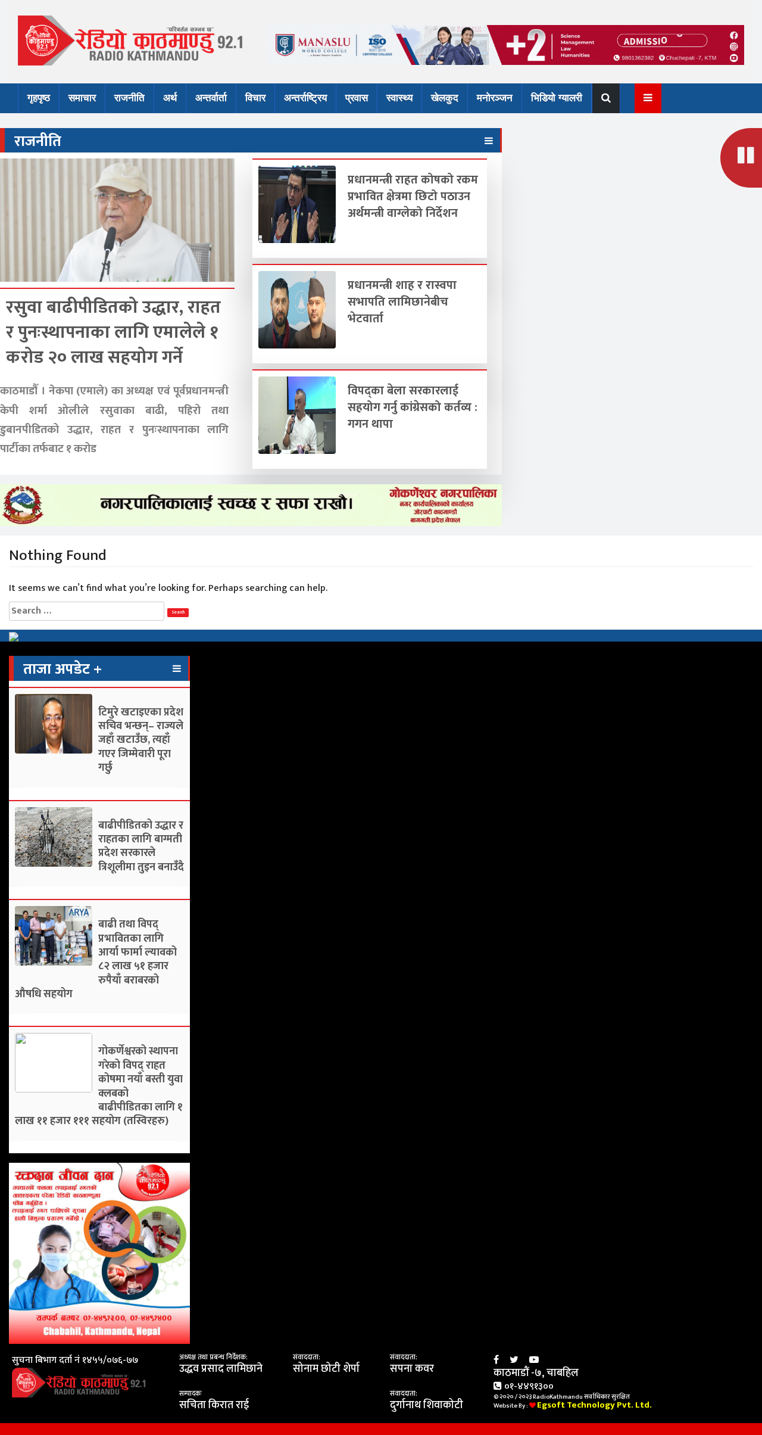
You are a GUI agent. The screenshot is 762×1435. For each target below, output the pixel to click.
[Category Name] (489, 141)
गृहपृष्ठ (38, 98)
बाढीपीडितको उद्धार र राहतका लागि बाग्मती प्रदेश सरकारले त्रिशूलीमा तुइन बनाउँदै (141, 846)
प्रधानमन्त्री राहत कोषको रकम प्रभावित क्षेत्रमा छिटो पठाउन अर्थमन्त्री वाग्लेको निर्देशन (413, 196)
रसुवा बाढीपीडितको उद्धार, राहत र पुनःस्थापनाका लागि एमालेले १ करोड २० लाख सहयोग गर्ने (113, 332)
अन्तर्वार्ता (211, 98)
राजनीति (129, 98)
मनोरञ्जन (495, 98)
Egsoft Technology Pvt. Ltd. (594, 1404)
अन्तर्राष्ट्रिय (305, 98)
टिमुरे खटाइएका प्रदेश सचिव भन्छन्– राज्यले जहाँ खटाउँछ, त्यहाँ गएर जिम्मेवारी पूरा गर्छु (140, 740)
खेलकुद (444, 98)
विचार (255, 98)
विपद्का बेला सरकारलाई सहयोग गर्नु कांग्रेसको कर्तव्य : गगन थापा (412, 407)
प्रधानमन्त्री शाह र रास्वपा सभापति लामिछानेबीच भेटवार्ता (402, 302)
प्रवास (356, 98)
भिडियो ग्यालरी (556, 98)
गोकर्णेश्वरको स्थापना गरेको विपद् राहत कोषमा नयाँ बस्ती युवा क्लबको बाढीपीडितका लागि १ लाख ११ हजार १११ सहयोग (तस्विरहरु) (99, 1086)
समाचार (82, 98)
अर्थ (170, 98)
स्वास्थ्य (399, 98)
